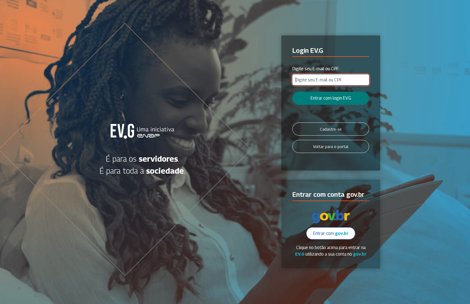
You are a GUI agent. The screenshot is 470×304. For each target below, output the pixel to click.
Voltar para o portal (330, 146)
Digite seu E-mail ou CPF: (315, 68)
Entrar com (330, 233)
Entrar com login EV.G (331, 98)
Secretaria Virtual (142, 131)
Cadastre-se (331, 129)
